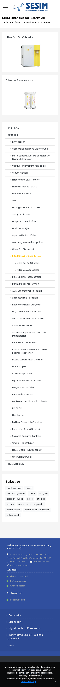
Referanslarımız (18, 581)
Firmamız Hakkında (19, 576)
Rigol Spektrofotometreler (26, 277)
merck (32, 493)
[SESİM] (30, 6)
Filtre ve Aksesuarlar (19, 80)
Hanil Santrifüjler (21, 228)
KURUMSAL (14, 128)
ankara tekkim (14, 509)
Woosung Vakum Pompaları (27, 242)
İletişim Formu (17, 599)
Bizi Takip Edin (14, 593)
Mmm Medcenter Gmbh (25, 283)
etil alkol (41, 498)
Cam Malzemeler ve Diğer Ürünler (30, 148)
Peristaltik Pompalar (23, 394)
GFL (14, 200)
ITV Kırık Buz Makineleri (24, 342)
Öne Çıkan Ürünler (22, 456)
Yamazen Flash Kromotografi (28, 318)
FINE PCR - (18, 408)
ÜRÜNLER (16, 22)
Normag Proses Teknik (24, 186)
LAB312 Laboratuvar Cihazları (27, 359)
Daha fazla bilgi (28, 681)
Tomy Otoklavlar (21, 214)
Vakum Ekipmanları (22, 373)
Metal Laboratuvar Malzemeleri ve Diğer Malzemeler (31, 157)
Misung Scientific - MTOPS (26, 207)
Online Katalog (18, 585)
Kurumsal (12, 569)
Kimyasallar (18, 141)
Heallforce (18, 415)
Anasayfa (15, 615)
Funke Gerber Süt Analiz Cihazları (30, 401)
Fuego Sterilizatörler (23, 387)
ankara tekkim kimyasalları (31, 504)
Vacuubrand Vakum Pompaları (29, 165)
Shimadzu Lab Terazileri (25, 297)
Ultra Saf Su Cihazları (19, 37)
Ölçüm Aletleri (20, 172)
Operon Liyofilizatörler (24, 235)
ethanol (10, 504)
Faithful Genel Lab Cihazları (27, 422)
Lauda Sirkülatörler (22, 193)
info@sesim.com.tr (19, 565)
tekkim (29, 488)
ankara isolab (13, 515)
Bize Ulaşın (15, 622)
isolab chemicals (15, 498)
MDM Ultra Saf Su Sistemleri (37, 22)
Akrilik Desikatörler (22, 325)
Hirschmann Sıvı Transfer (26, 179)
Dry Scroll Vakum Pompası (26, 311)
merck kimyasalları (16, 493)
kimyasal (43, 493)
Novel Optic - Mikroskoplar (27, 450)
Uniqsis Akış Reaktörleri (24, 221)
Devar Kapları (19, 366)
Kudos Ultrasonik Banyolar (26, 304)
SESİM (6, 22)
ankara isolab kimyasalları (37, 509)
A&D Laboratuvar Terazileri (27, 290)
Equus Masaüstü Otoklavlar (27, 380)
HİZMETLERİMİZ (16, 463)
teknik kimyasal (14, 488)
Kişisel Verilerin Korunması (24, 628)
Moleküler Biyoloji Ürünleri (26, 429)
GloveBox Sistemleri (23, 249)
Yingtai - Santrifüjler (23, 443)
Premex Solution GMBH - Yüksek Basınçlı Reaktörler (29, 351)
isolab (30, 498)
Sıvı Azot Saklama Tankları (26, 436)
